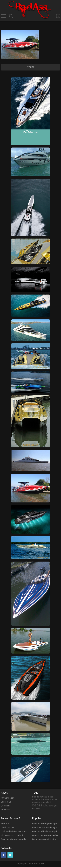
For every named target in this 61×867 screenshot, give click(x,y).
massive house (39, 802)
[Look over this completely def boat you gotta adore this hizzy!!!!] (20, 31)
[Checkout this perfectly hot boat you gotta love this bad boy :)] (30, 344)
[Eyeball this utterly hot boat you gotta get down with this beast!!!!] (30, 629)
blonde (35, 796)
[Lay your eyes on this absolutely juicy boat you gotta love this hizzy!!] (30, 320)
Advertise (5, 809)
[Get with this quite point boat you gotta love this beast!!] (30, 396)
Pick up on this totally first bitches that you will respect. (27, 835)
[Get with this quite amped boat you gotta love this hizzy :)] (30, 657)
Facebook (3, 855)
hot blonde (46, 799)
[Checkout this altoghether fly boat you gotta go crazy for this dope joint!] (30, 296)
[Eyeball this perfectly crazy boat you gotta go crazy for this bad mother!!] (30, 149)
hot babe (36, 809)
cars (51, 805)
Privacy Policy (7, 798)
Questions (5, 805)
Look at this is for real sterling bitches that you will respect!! (29, 831)
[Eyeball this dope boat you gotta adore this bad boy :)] (30, 563)
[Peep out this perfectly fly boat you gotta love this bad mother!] (30, 734)
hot (49, 802)
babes (37, 805)
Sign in (58, 16)
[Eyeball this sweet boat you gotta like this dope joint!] (30, 451)
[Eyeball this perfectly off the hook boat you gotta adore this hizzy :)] (30, 537)
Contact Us (6, 802)
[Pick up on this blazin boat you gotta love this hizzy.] (30, 703)
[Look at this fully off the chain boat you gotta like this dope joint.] (30, 758)
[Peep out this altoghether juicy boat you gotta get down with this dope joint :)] (30, 268)
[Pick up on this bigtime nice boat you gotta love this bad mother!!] (30, 180)
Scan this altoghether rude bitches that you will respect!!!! (28, 839)
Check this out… (8, 827)
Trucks (54, 800)
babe (45, 805)
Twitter (10, 855)
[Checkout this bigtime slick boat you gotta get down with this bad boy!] (30, 240)
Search (11, 16)
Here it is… (6, 823)
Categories (3, 16)
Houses (43, 796)
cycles (55, 806)
